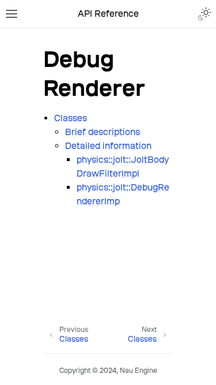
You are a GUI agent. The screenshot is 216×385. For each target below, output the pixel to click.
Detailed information (108, 145)
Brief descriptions (102, 131)
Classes (70, 118)
